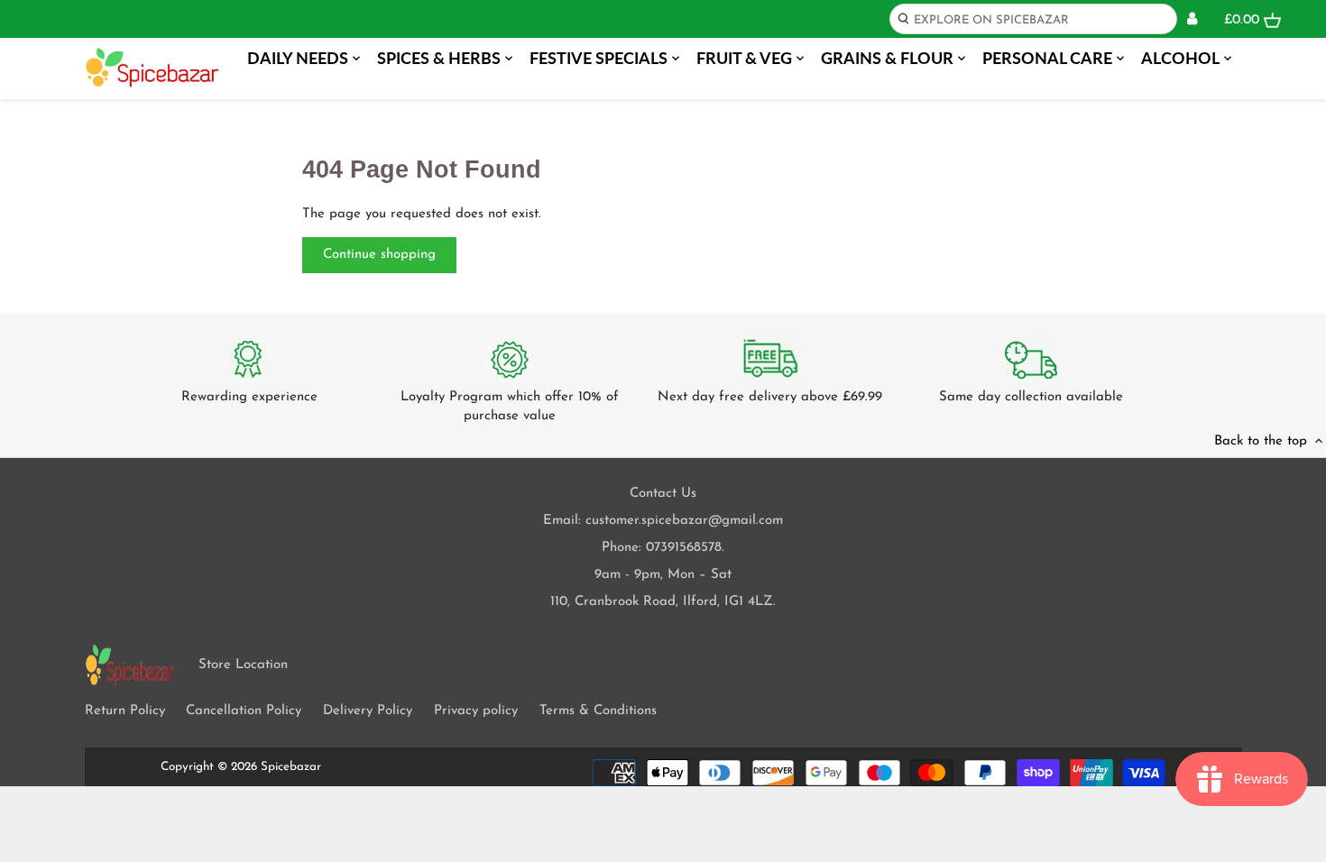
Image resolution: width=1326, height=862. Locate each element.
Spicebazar (291, 767)
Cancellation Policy (243, 711)
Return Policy (125, 711)
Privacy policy (476, 711)
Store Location (243, 665)
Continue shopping (379, 254)
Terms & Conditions (598, 711)
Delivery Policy (367, 711)
